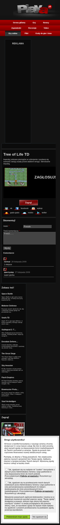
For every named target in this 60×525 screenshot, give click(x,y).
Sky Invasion (7, 365)
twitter (44, 213)
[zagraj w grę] (29, 203)
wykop (39, 208)
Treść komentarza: (11, 231)
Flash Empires (8, 377)
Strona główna (19, 23)
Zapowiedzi (16, 28)
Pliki (26, 33)
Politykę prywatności (29, 476)
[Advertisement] (18, 93)
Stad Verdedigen (9, 401)
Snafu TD (6, 318)
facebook (24, 208)
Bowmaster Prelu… (10, 389)
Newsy (46, 23)
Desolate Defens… (10, 342)
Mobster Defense (9, 306)
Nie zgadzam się (40, 517)
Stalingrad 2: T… (9, 330)
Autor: (6, 226)
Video (46, 28)
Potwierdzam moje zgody (17, 517)
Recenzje (32, 28)
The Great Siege (9, 354)
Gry (34, 23)
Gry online (12, 33)
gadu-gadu (14, 213)
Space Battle (7, 294)
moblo (30, 213)
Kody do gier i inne (44, 33)
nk (11, 208)
